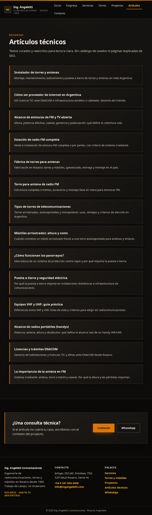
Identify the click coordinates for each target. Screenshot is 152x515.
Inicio (57, 5)
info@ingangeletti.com (69, 487)
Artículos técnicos (116, 487)
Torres (102, 5)
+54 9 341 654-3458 (67, 483)
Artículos (134, 5)
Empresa (71, 5)
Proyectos (117, 5)
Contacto (59, 13)
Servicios (87, 5)
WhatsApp (128, 428)
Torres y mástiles (115, 478)
